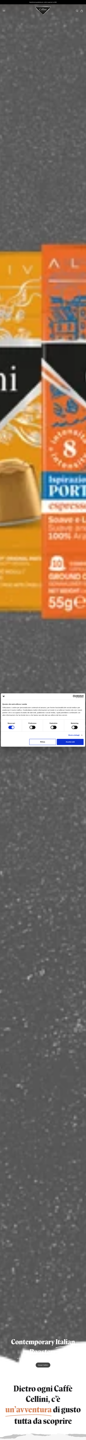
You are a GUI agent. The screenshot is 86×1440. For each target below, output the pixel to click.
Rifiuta (42, 742)
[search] (77, 11)
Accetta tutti (70, 742)
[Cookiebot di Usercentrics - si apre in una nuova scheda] (74, 696)
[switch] (32, 727)
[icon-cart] (81, 10)
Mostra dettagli (74, 735)
